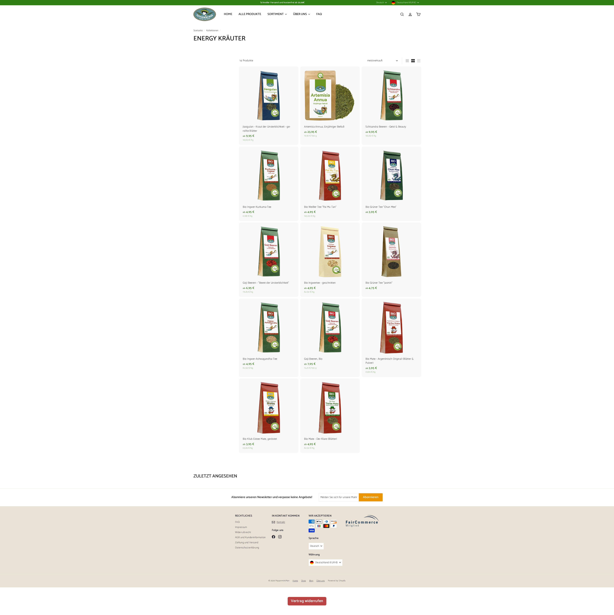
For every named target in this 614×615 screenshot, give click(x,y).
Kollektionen (212, 30)
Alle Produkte (250, 14)
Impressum (241, 527)
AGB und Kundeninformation (250, 537)
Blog (311, 580)
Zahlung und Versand (246, 542)
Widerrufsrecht (243, 532)
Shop (303, 580)
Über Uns (300, 14)
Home (228, 14)
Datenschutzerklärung (247, 547)
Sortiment (276, 14)
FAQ (319, 14)
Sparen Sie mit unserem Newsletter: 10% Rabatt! (282, 2)
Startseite (198, 30)
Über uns (320, 580)
